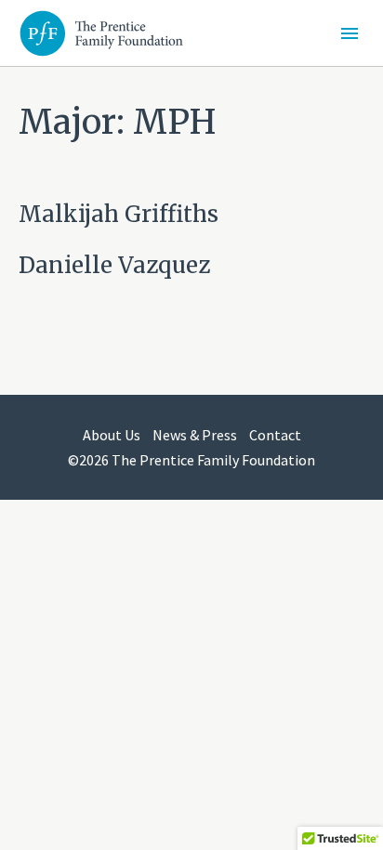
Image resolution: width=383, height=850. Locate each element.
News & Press (194, 434)
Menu (349, 33)
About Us (111, 434)
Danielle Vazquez (114, 265)
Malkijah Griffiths (118, 214)
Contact (275, 434)
